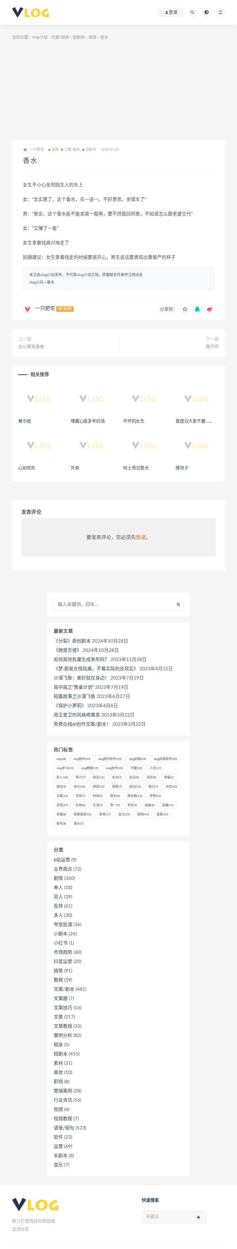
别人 (62, 777)
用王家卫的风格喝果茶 (77, 715)
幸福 (169, 777)
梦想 (155, 796)
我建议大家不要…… (194, 421)
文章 (58, 1017)
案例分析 (63, 1035)
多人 (58, 915)
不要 (136, 768)
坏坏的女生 (133, 421)
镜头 (79, 823)
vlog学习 (65, 768)
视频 (143, 814)
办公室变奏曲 (31, 347)
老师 (105, 814)
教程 (58, 980)
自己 (124, 814)
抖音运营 (63, 961)
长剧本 (61, 1155)
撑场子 (182, 468)
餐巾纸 (24, 421)
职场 (58, 1082)
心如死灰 (26, 468)
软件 (58, 1137)
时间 (98, 796)
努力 (80, 777)
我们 (153, 786)
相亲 (58, 1045)
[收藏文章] (184, 309)
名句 (117, 777)
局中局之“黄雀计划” (74, 687)
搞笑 (93, 37)
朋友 (115, 796)
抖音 (171, 786)
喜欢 (151, 777)
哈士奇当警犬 (136, 468)
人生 (155, 768)
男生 (132, 805)
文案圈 (61, 998)
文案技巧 (63, 1008)
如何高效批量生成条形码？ (81, 659)
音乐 (58, 1165)
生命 (80, 805)
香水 (50, 282)
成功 (135, 786)
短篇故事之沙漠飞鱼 (74, 696)
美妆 (58, 1072)
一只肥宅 (45, 308)
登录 (141, 537)
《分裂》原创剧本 (72, 641)
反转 (58, 906)
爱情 (62, 805)
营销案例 (63, 1091)
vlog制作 (82, 759)
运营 (58, 1146)
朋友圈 (134, 796)
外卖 (75, 468)
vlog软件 (114, 768)
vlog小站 (40, 37)
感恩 (99, 786)
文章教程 (63, 1026)
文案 (62, 796)
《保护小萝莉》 (70, 706)
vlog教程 (89, 768)
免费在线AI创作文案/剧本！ (82, 724)
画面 (150, 805)
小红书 (61, 943)
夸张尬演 (63, 924)
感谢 (117, 786)
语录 (162, 814)
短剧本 (79, 37)
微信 (61, 786)
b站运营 (62, 860)
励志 (99, 777)
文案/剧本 (60, 37)
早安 (80, 796)
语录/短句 (64, 1128)
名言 (134, 777)
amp (61, 759)
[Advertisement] (118, 94)
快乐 (79, 786)
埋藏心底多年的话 (88, 421)
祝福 (61, 814)
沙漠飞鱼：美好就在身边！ (81, 678)
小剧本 (61, 934)
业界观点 (63, 869)
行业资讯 (63, 1100)
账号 (61, 823)
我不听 (212, 347)
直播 (168, 805)
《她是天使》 (67, 650)
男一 (115, 805)
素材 (58, 1063)
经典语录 (83, 814)
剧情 (58, 878)
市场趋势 (63, 952)
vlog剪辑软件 (165, 759)
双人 (58, 897)
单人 (58, 887)
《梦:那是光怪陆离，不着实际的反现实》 (96, 669)
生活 (98, 805)
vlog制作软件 (110, 759)
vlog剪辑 (137, 759)
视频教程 (63, 1118)
